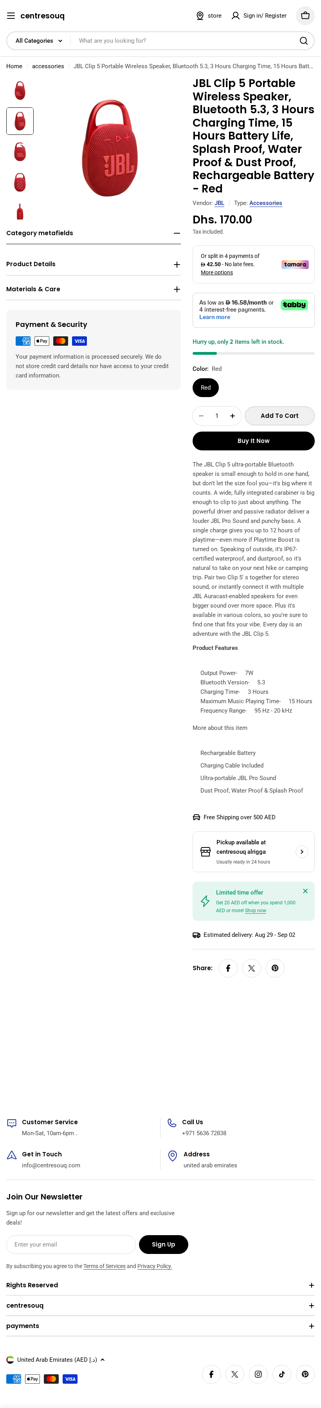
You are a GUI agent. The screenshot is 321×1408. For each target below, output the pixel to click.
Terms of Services (104, 1266)
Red (206, 387)
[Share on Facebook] (228, 968)
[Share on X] (251, 968)
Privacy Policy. (154, 1266)
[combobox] (160, 40)
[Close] (305, 891)
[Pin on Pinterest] (275, 968)
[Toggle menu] (11, 15)
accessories (48, 66)
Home (14, 66)
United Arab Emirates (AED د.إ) (57, 1359)
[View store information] (302, 852)
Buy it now (254, 441)
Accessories (265, 203)
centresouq (42, 16)
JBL (219, 203)
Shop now (255, 910)
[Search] (303, 40)
